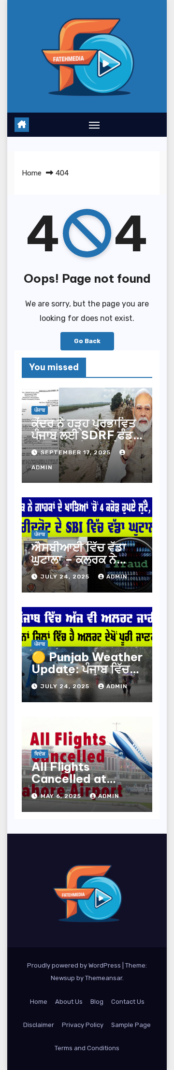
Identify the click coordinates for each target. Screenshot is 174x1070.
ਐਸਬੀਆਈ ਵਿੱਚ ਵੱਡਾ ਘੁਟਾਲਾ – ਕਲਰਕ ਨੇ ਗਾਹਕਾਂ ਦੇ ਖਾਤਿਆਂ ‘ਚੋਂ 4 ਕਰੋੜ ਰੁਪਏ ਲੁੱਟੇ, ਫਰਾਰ (82, 565)
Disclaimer (38, 1024)
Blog (96, 1001)
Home (32, 173)
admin (117, 576)
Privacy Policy (82, 1024)
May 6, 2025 (62, 796)
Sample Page (131, 1024)
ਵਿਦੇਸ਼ (39, 754)
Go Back (87, 341)
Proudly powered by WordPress (74, 965)
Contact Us (128, 1001)
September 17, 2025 (77, 452)
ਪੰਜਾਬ (39, 410)
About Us (69, 1001)
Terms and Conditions (87, 1048)
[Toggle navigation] (94, 124)
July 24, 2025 (66, 576)
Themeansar (103, 978)
